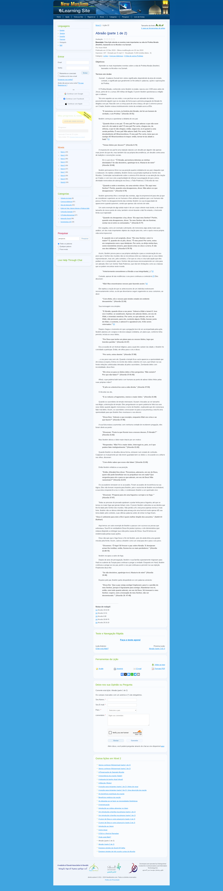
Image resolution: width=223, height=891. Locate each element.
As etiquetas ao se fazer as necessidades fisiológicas (118, 801)
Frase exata (63, 249)
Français (62, 39)
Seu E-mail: (101, 705)
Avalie (100, 669)
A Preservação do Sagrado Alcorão (111, 772)
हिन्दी (61, 45)
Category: (99, 56)
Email (60, 62)
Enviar (115, 740)
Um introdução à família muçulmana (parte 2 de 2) (117, 815)
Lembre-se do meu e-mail (68, 76)
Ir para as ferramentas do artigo (153, 28)
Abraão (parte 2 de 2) (157, 649)
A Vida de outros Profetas (133, 56)
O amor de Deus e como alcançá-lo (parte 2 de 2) (116, 823)
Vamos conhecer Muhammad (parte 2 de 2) (114, 768)
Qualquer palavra (65, 246)
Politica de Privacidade (112, 880)
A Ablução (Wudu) (105, 783)
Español (62, 36)
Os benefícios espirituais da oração (111, 794)
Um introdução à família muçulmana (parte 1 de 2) (117, 812)
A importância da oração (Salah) (110, 776)
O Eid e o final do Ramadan (108, 833)
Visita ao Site (78, 17)
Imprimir (119, 669)
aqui (162, 746)
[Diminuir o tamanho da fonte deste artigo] (162, 26)
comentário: (101, 715)
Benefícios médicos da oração (109, 797)
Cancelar (134, 740)
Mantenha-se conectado (67, 73)
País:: (98, 710)
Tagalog (62, 33)
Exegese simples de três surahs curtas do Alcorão (116, 851)
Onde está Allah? (102, 649)
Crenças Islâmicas (116, 56)
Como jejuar (102, 830)
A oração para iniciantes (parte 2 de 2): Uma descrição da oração (122, 790)
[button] (59, 152)
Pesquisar (125, 17)
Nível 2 (98, 25)
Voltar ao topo (159, 665)
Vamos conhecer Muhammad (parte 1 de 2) (114, 765)
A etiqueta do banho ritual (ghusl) (110, 779)
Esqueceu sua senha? (65, 79)
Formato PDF (159, 669)
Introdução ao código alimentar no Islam (113, 808)
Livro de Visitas (139, 17)
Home (59, 17)
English (62, 30)
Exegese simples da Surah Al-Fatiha (111, 848)
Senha (60, 68)
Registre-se (91, 17)
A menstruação (104, 805)
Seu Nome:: (101, 700)
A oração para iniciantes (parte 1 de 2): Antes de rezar (118, 787)
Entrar (85, 73)
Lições (105, 56)
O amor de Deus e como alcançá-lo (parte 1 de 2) (116, 819)
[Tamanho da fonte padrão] (160, 26)
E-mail (138, 669)
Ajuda (67, 17)
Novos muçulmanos (75, 8)
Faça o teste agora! (130, 640)
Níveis (102, 17)
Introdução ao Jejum (106, 826)
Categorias (113, 17)
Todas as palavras (65, 244)
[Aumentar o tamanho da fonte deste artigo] (157, 26)
